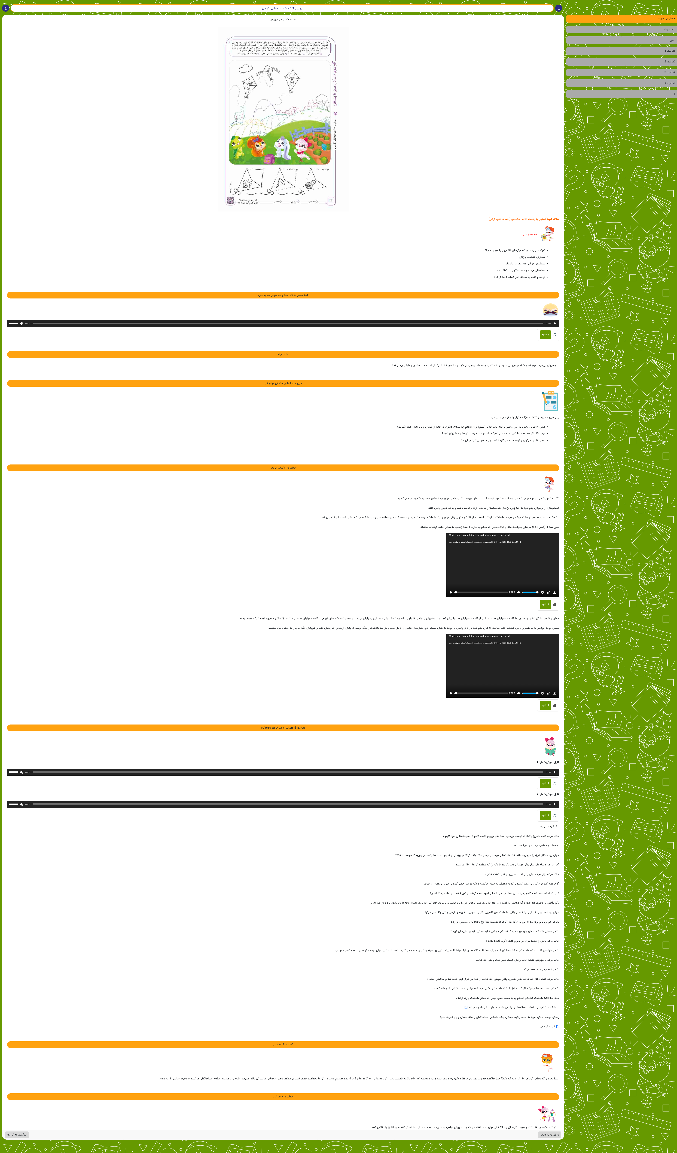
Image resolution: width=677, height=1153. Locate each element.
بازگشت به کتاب (550, 1135)
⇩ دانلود (545, 334)
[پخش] (554, 323)
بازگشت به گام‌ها (17, 1135)
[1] (466, 1008)
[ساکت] (21, 323)
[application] (283, 323)
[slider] (14, 323)
